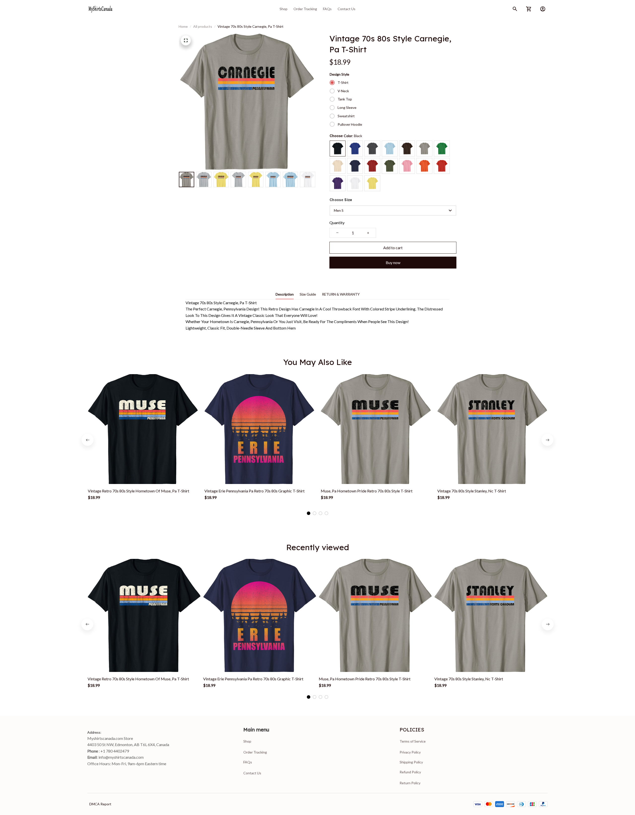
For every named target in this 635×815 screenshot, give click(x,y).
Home (183, 26)
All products (202, 26)
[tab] (308, 513)
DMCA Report (100, 804)
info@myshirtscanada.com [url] (121, 757)
